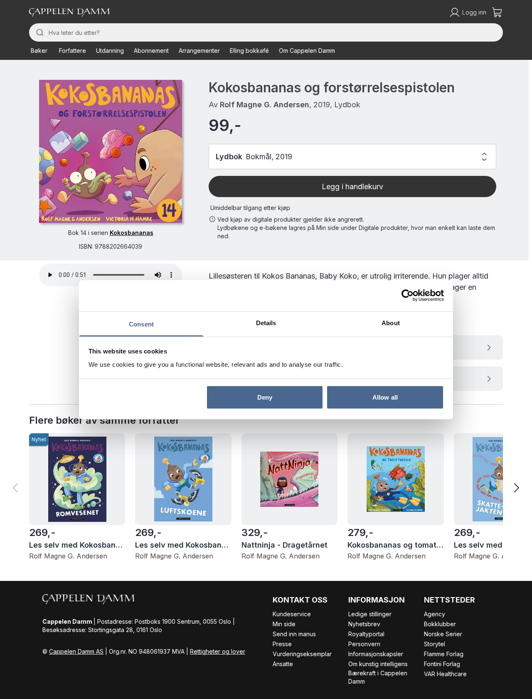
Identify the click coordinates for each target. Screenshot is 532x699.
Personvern (364, 643)
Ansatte (283, 663)
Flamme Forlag (443, 653)
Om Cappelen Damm (307, 50)
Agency (434, 613)
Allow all (385, 397)
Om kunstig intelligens (378, 663)
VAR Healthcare (445, 673)
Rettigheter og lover (217, 651)
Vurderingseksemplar (302, 653)
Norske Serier (443, 633)
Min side (284, 623)
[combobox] (266, 32)
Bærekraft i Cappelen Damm (377, 677)
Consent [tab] (141, 323)
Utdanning (110, 50)
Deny (264, 397)
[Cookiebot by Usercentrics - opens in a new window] (407, 295)
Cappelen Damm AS (76, 651)
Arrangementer (199, 50)
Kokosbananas (131, 232)
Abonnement (151, 50)
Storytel (434, 643)
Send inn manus (294, 633)
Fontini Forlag (442, 663)
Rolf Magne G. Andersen (264, 104)
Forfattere (72, 50)
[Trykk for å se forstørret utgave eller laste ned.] (110, 151)
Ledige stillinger (370, 613)
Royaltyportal (366, 633)
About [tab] (391, 322)
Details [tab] (266, 322)
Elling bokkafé (249, 50)
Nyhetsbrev (364, 623)
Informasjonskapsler (375, 653)
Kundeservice (292, 613)
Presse (282, 643)
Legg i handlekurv (352, 186)
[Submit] (39, 32)
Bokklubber (440, 623)
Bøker (39, 50)
